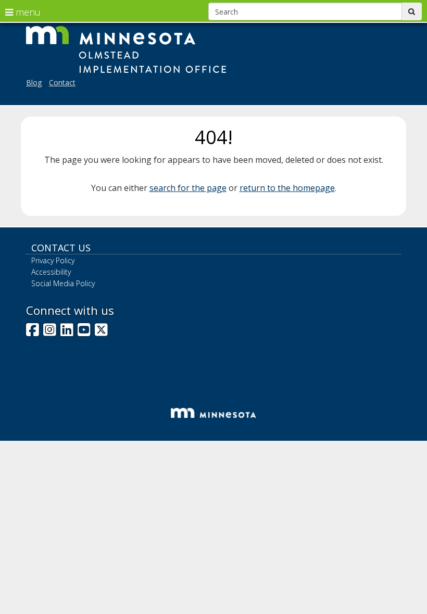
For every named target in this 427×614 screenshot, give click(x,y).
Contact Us (61, 247)
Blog (34, 82)
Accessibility (51, 272)
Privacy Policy (52, 260)
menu (27, 12)
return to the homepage (287, 188)
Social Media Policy (63, 283)
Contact (62, 82)
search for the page (188, 188)
